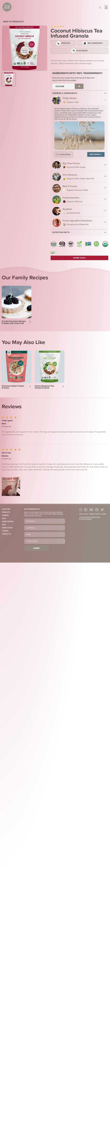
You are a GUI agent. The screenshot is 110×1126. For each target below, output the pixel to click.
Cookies (103, 514)
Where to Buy (7, 528)
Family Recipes (7, 521)
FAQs (4, 525)
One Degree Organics (7, 7)
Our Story (6, 509)
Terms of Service (95, 514)
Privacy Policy (84, 514)
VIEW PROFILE (94, 154)
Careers (5, 531)
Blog (4, 518)
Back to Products (13, 21)
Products (6, 512)
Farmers (5, 515)
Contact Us (6, 534)
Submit (36, 548)
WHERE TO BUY (79, 258)
